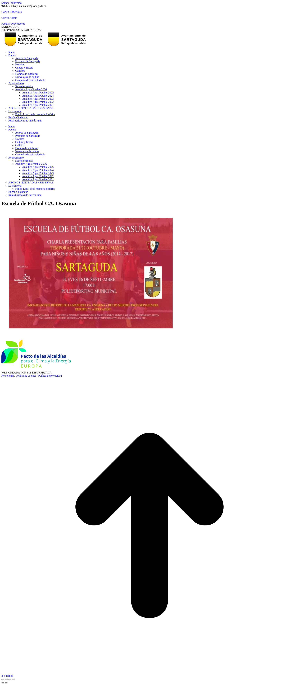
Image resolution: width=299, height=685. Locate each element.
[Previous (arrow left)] (2, 682)
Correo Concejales (11, 11)
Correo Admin (9, 17)
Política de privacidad (50, 375)
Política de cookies (26, 375)
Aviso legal (7, 375)
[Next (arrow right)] (6, 682)
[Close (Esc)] (2, 679)
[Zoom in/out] (13, 679)
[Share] (6, 679)
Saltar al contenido (11, 2)
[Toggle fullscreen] (9, 679)
